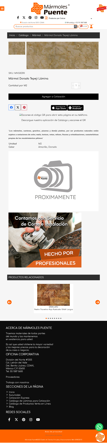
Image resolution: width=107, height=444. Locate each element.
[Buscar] (75, 26)
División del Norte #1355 (19, 360)
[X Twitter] (18, 107)
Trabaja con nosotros (17, 382)
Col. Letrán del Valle (16, 363)
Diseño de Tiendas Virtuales (50, 439)
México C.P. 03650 (15, 368)
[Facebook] (18, 17)
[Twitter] (24, 17)
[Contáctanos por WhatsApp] (99, 427)
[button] (9, 302)
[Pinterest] (30, 17)
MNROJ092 (53, 307)
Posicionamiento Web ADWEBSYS (71, 439)
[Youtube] (42, 17)
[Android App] (75, 108)
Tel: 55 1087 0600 (14, 371)
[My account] (91, 26)
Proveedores (13, 377)
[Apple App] (59, 108)
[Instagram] (36, 17)
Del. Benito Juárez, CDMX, (20, 366)
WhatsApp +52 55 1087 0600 (76, 22)
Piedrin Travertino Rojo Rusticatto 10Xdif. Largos (53, 309)
